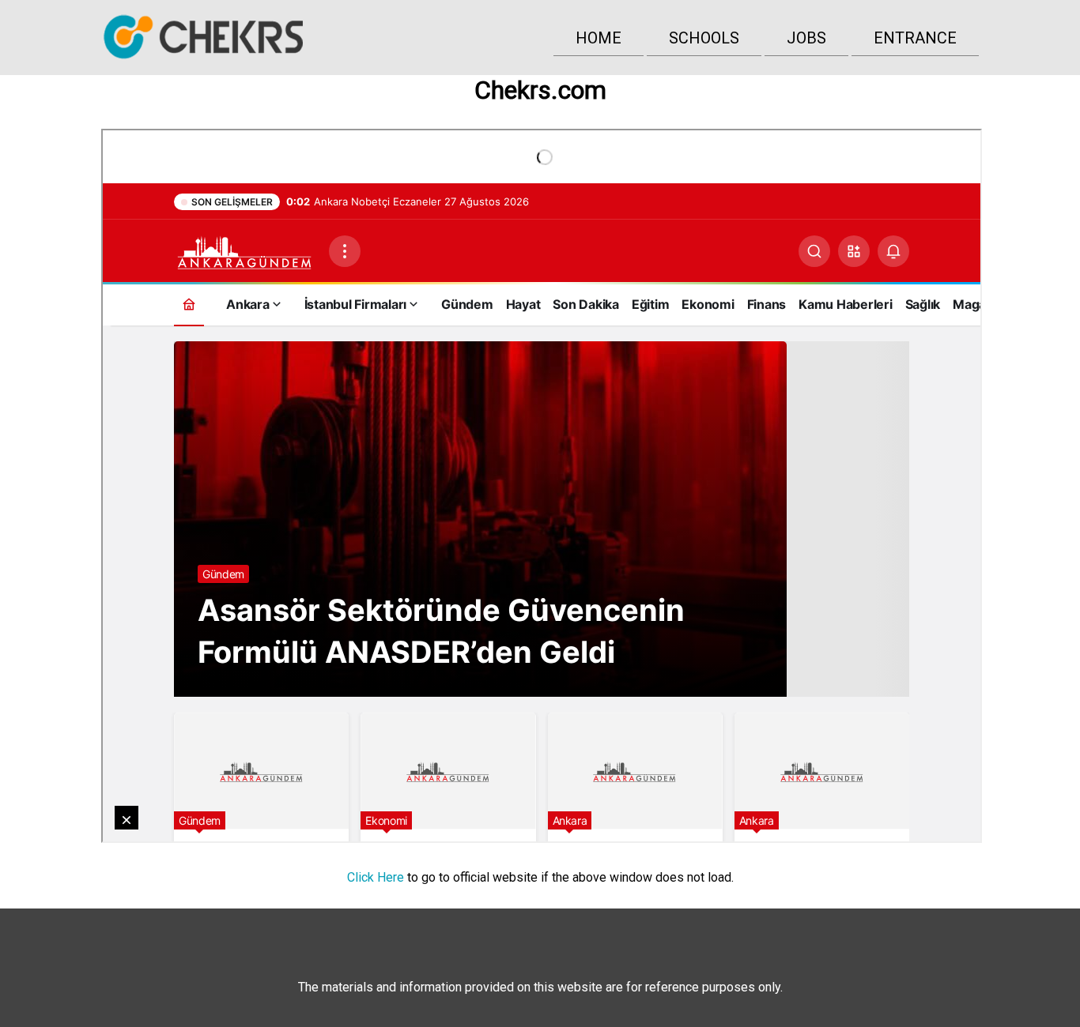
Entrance (915, 37)
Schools (704, 37)
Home (598, 37)
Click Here (375, 877)
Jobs (806, 37)
